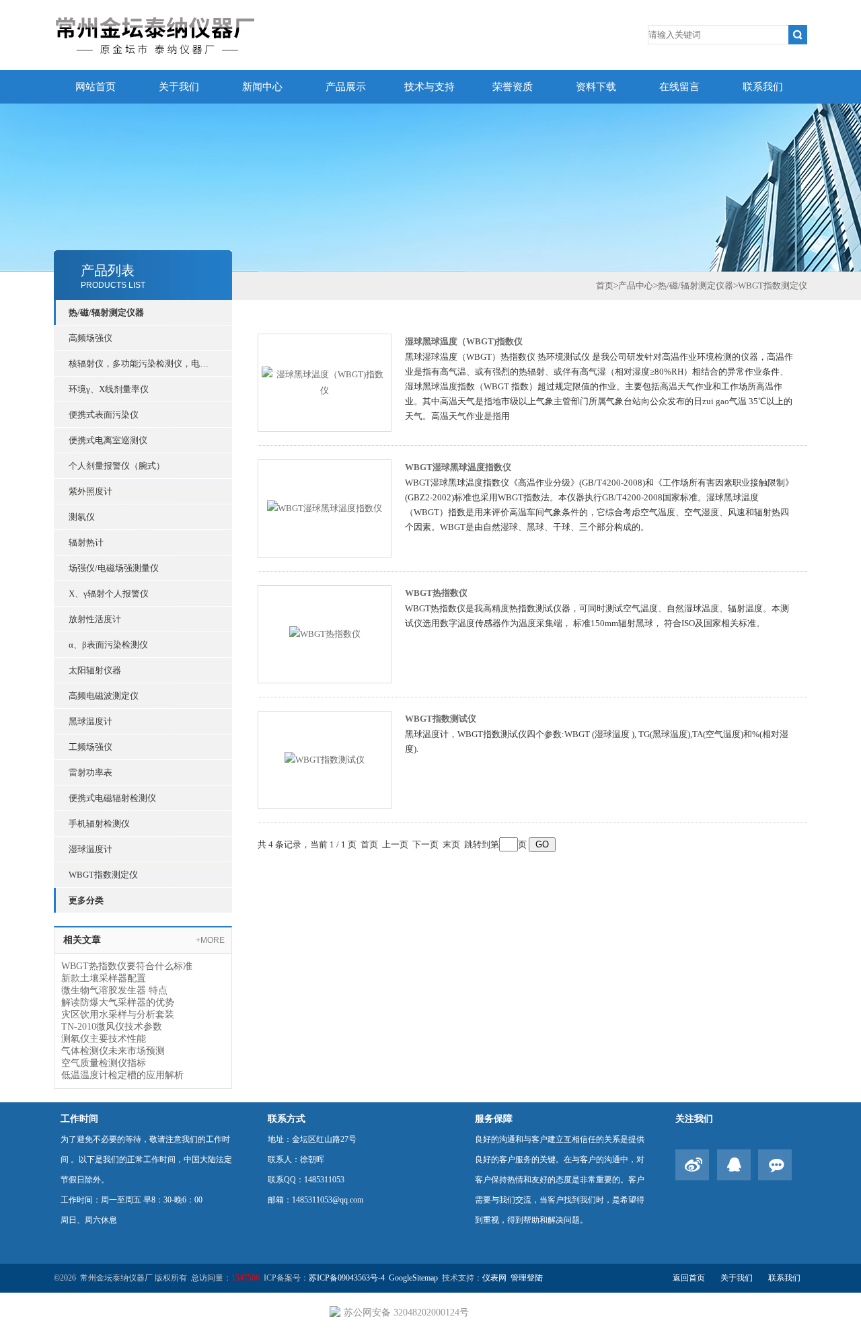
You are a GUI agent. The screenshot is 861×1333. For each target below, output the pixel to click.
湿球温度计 (90, 849)
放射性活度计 (95, 619)
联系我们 (763, 86)
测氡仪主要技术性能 (103, 1039)
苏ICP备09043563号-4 (347, 1278)
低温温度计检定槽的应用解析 (122, 1075)
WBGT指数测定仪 (103, 875)
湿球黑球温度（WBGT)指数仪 (464, 341)
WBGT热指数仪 (436, 593)
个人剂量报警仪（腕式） (117, 466)
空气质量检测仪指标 (103, 1063)
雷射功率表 (90, 772)
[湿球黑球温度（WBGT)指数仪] (324, 382)
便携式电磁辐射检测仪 (112, 798)
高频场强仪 (90, 338)
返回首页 (689, 1278)
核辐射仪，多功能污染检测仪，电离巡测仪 (143, 363)
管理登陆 (527, 1278)
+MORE (210, 940)
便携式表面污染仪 (104, 415)
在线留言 (679, 86)
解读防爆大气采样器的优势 (117, 1002)
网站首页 (95, 86)
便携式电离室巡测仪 (108, 440)
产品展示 (346, 86)
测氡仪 (82, 517)
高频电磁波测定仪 (104, 696)
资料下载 (596, 86)
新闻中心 (262, 86)
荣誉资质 (512, 86)
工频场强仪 (90, 747)
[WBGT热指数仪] (325, 633)
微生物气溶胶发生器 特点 (114, 990)
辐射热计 (86, 542)
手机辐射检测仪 (99, 823)
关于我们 (179, 86)
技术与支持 (429, 86)
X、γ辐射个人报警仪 (109, 593)
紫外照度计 (90, 491)
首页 (604, 285)
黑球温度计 (90, 721)
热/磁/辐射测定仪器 (106, 312)
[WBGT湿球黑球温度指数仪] (324, 507)
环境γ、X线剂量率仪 (109, 389)
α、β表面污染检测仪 (108, 645)
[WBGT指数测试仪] (325, 759)
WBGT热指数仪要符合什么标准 (126, 966)
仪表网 (494, 1278)
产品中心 (635, 285)
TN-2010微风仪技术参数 (111, 1027)
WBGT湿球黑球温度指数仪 (458, 467)
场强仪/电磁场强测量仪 (114, 568)
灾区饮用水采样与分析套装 (117, 1015)
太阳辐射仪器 (95, 670)
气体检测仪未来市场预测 (113, 1051)
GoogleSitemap (413, 1278)
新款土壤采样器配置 (103, 978)
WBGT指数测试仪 (440, 719)
